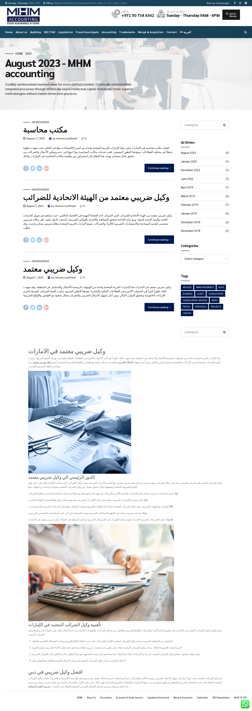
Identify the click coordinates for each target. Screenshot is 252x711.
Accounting (109, 32)
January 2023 (189, 161)
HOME (80, 697)
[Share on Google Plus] (46, 168)
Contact (171, 32)
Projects (216, 307)
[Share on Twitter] (32, 168)
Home (9, 32)
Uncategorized (40, 122)
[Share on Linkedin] (39, 168)
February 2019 (189, 204)
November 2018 (190, 230)
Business (187, 294)
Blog (221, 287)
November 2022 (190, 170)
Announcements (205, 287)
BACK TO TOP (240, 697)
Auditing (35, 32)
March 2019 (188, 196)
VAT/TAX (49, 32)
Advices (187, 287)
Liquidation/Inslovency (158, 697)
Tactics (187, 313)
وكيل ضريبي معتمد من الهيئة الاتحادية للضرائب (96, 197)
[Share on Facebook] (26, 168)
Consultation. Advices (195, 300)
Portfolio (200, 307)
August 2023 (188, 152)
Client (200, 294)
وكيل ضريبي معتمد (52, 268)
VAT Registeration (221, 697)
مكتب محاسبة (45, 129)
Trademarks (127, 32)
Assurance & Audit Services (129, 697)
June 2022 (187, 179)
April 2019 (187, 187)
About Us (91, 697)
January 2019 (189, 213)
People (186, 307)
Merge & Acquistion (150, 32)
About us (21, 32)
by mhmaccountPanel (65, 138)
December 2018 (190, 222)
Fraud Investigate (87, 32)
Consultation (216, 294)
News (214, 300)
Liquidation (65, 32)
